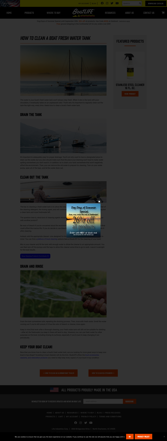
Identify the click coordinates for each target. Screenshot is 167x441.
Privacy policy (144, 436)
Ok (130, 436)
